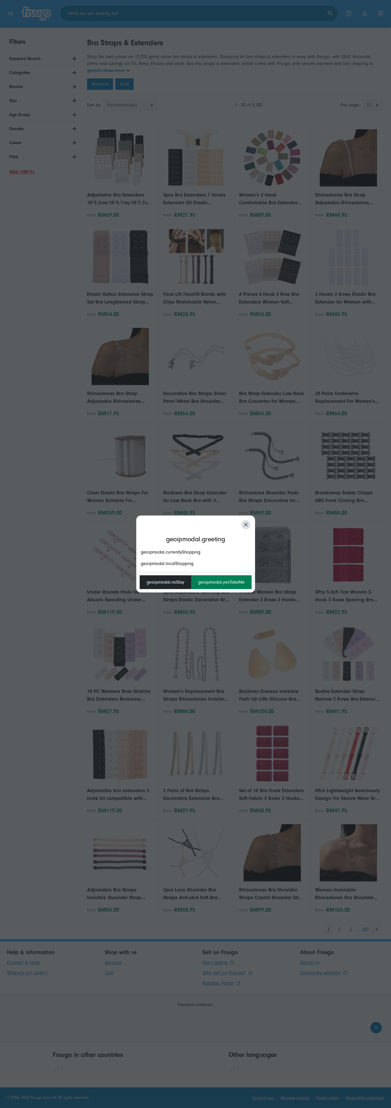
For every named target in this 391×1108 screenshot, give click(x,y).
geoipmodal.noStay (165, 582)
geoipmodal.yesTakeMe (221, 582)
